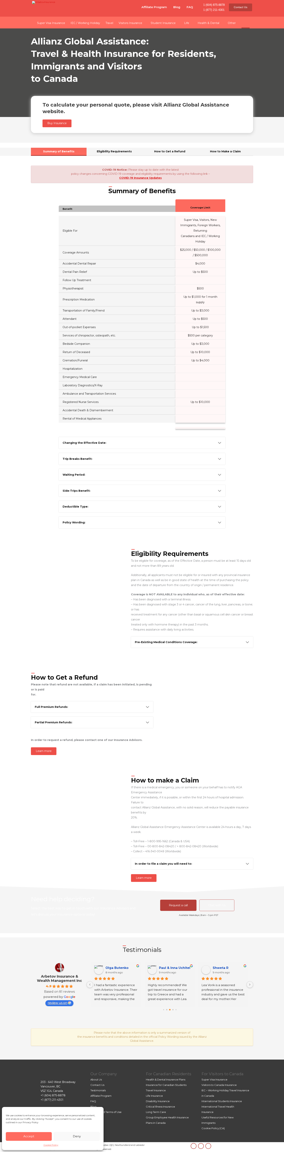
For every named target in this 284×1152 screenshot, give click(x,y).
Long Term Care (156, 1112)
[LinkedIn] (193, 1146)
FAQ (190, 7)
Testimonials (98, 1090)
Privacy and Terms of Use (106, 1112)
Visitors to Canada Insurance (219, 1084)
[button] (245, 22)
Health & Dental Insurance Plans (165, 1079)
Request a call (178, 905)
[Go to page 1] (166, 1009)
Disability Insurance (158, 1101)
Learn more (44, 751)
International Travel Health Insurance (218, 1109)
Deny (77, 1136)
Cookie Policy (50, 1144)
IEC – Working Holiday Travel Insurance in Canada (225, 1093)
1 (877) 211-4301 (213, 9)
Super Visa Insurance (214, 1079)
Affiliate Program (154, 7)
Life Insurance (154, 1095)
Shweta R (220, 968)
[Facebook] (208, 1146)
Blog (176, 7)
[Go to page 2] (170, 1009)
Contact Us (240, 7)
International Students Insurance (222, 1101)
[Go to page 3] (172, 1009)
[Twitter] (201, 1146)
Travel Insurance (156, 1090)
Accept (28, 1136)
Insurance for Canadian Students (166, 1084)
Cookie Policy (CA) (213, 1128)
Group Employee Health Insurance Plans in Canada (167, 1120)
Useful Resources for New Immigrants (218, 1120)
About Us (96, 1079)
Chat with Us (216, 905)
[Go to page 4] (175, 1009)
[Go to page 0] (163, 1009)
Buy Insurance (57, 123)
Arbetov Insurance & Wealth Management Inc (59, 978)
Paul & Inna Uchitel (174, 968)
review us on (57, 1003)
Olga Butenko (116, 968)
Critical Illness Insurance (160, 1106)
